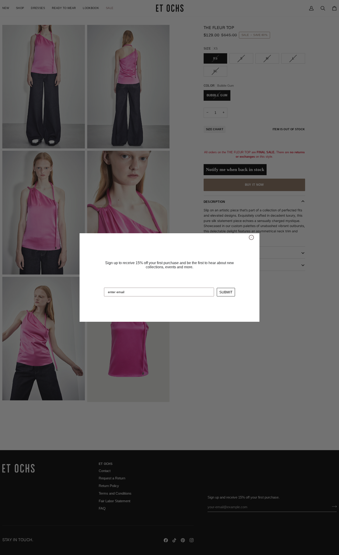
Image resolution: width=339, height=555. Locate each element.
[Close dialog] (251, 237)
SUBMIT (225, 292)
